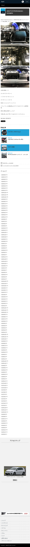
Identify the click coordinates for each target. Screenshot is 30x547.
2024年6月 (3, 223)
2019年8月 (3, 343)
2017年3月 (3, 400)
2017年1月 (3, 405)
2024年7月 (3, 221)
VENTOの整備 (11, 147)
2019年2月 (3, 356)
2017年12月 (3, 383)
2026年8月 (3, 174)
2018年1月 (3, 381)
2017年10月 (3, 387)
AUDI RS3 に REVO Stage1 (14, 131)
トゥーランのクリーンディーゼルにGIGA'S (10, 165)
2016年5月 (3, 423)
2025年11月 (3, 194)
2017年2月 (3, 403)
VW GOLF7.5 (8, 118)
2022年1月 (3, 279)
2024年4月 (3, 228)
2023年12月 (3, 232)
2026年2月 (3, 188)
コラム (3, 533)
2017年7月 (3, 394)
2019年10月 (3, 338)
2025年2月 (3, 214)
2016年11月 (3, 409)
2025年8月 (3, 201)
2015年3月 (3, 434)
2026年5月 (3, 181)
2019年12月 (3, 334)
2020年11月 (3, 310)
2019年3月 (3, 354)
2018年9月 (3, 365)
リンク (3, 535)
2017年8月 (3, 392)
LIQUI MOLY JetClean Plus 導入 (15, 139)
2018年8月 (3, 367)
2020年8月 (3, 316)
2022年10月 (3, 263)
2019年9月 (3, 341)
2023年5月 (3, 247)
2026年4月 (3, 183)
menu (27, 1)
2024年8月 (3, 219)
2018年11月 (3, 363)
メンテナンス (4, 522)
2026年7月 (3, 176)
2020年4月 (3, 325)
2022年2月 (3, 276)
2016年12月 (3, 407)
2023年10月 (3, 236)
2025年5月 (3, 208)
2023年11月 (3, 234)
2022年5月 (3, 272)
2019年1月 (3, 358)
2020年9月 (3, 314)
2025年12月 (3, 192)
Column (3, 118)
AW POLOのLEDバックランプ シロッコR (18, 154)
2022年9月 (3, 265)
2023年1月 (3, 256)
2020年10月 (3, 312)
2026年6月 (3, 179)
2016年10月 (3, 412)
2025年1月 (3, 216)
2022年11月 (3, 261)
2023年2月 (3, 254)
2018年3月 (3, 376)
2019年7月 (3, 345)
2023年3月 (3, 252)
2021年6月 (3, 294)
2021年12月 (3, 281)
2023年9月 (3, 239)
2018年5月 (3, 372)
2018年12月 (3, 361)
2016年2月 (3, 429)
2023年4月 (3, 250)
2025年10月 (3, 196)
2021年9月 (3, 287)
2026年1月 (3, 190)
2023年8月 (3, 241)
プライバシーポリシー (6, 540)
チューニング (4, 525)
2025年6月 (3, 205)
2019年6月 (3, 347)
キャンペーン (4, 530)
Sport (7, 545)
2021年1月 (3, 305)
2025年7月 (3, 203)
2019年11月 (3, 336)
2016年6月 (3, 420)
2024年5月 (3, 225)
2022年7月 (3, 267)
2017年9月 (3, 389)
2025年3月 (3, 212)
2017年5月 (3, 398)
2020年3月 (3, 327)
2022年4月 (3, 274)
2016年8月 (3, 416)
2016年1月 (3, 432)
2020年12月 (3, 307)
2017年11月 (3, 385)
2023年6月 (3, 245)
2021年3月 (3, 301)
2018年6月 (3, 369)
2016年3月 (3, 427)
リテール (3, 528)
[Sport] (7, 1)
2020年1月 (3, 332)
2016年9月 (3, 414)
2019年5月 (3, 349)
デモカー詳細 (20, 476)
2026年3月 (3, 185)
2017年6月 (3, 396)
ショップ (3, 520)
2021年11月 (3, 283)
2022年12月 (3, 259)
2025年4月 (3, 210)
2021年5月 (3, 296)
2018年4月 (3, 374)
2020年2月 (3, 329)
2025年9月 (3, 199)
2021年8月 (3, 290)
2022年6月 (3, 270)
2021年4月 (3, 298)
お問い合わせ (4, 538)
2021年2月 (3, 303)
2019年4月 (3, 352)
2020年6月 (3, 321)
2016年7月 (3, 418)
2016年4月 (3, 425)
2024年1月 (3, 230)
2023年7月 (3, 243)
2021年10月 (3, 285)
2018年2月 (3, 378)
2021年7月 (3, 292)
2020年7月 (3, 318)
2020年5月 (3, 323)
